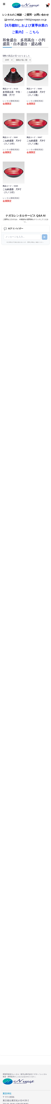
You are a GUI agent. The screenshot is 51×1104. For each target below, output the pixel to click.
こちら (34, 32)
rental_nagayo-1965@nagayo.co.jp (27, 19)
